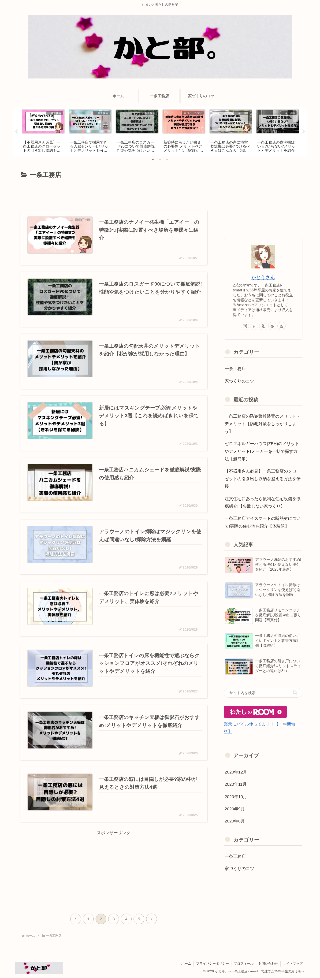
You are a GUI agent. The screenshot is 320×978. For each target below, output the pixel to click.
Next (303, 131)
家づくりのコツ (239, 381)
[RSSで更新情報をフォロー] (281, 326)
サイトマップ (293, 963)
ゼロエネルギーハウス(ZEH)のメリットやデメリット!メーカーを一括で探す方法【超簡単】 (262, 451)
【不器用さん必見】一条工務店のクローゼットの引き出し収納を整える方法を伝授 (263, 479)
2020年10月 (236, 796)
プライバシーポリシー (212, 963)
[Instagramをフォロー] (245, 326)
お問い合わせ (268, 963)
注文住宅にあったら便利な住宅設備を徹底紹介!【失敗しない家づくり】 (263, 502)
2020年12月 (236, 772)
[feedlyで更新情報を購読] (272, 326)
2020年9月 (235, 809)
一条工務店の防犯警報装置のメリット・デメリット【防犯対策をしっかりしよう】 (263, 424)
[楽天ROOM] (263, 326)
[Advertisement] (113, 193)
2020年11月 (236, 784)
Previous (16, 131)
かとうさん (263, 277)
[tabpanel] (43, 131)
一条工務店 (235, 368)
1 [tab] (153, 159)
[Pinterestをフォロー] (254, 326)
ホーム (186, 963)
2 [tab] (160, 159)
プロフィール (243, 963)
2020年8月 (235, 821)
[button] (295, 692)
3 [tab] (167, 159)
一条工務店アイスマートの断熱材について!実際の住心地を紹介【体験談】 (263, 522)
